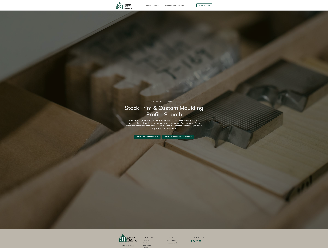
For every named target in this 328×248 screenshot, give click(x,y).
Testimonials (147, 245)
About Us (146, 241)
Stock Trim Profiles (152, 5)
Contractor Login (172, 243)
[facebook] (191, 241)
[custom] (200, 241)
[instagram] (194, 241)
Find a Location (171, 241)
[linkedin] (197, 241)
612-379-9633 (128, 245)
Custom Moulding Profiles (174, 5)
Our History (146, 243)
